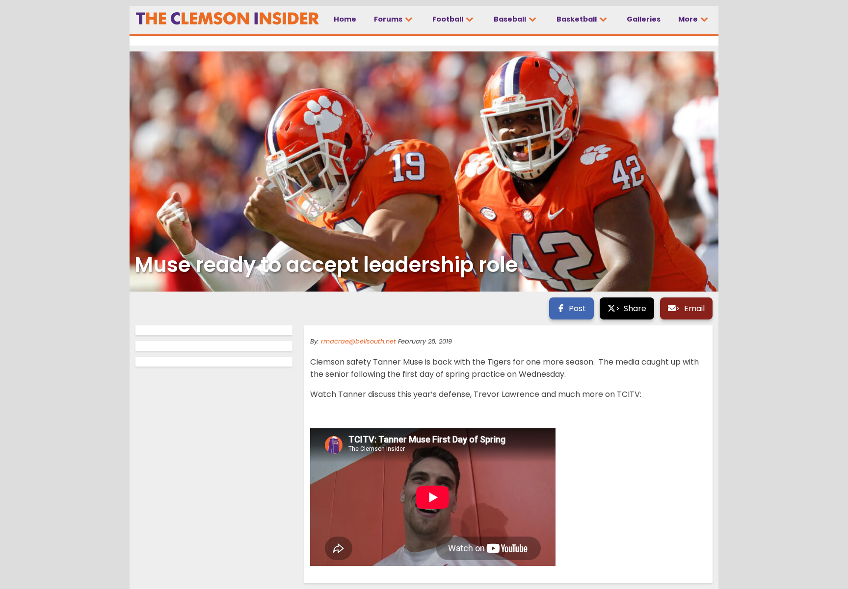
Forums (389, 19)
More (688, 19)
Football (448, 19)
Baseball (511, 19)
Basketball (577, 19)
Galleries (644, 19)
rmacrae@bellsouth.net (358, 341)
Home (345, 19)
